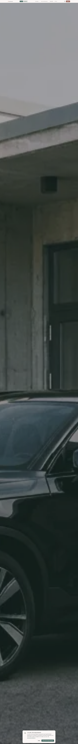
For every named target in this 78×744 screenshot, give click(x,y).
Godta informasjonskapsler (47, 740)
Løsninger (36, 1)
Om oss (56, 1)
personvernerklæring (31, 738)
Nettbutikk (51, 1)
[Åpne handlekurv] (64, 1)
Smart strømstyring (44, 1)
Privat (21, 1)
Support (68, 1)
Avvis (39, 740)
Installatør (25, 1)
